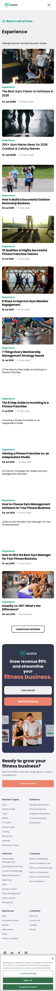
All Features (7, 902)
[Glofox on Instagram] (5, 953)
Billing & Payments (11, 875)
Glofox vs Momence (38, 872)
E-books (42, 43)
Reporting (6, 880)
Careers (33, 925)
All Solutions (35, 822)
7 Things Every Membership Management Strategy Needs (23, 354)
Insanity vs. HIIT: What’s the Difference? (21, 607)
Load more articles (28, 629)
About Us (33, 916)
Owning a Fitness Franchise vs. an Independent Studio (25, 455)
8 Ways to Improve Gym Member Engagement (25, 303)
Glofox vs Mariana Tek (39, 863)
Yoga (4, 813)
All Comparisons (37, 881)
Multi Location (8, 898)
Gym (4, 804)
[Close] (53, 959)
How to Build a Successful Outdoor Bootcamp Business (26, 201)
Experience (8, 87)
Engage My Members (39, 813)
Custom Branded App (12, 871)
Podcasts (33, 43)
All (3, 43)
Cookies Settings (28, 973)
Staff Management (11, 893)
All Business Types (10, 845)
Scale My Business (37, 818)
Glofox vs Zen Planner (39, 876)
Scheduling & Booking (12, 866)
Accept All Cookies (28, 987)
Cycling (5, 831)
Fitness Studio (8, 809)
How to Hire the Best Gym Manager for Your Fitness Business (26, 557)
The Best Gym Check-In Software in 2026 (27, 93)
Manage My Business (39, 804)
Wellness (6, 840)
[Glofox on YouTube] (26, 953)
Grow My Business (37, 809)
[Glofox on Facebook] (19, 953)
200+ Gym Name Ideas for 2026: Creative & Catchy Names (25, 147)
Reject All (28, 980)
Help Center (7, 929)
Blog (7, 43)
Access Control (9, 889)
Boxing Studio (8, 827)
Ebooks (5, 925)
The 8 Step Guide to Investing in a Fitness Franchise (25, 404)
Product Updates (10, 938)
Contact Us (34, 920)
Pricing (32, 929)
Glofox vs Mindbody (38, 858)
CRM (4, 884)
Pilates (5, 818)
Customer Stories (18, 43)
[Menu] (49, 5)
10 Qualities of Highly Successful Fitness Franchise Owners (24, 252)
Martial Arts (7, 836)
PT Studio (6, 822)
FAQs (4, 934)
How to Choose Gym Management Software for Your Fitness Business (26, 506)
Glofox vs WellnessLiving (40, 867)
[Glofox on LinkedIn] (12, 953)
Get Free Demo (28, 701)
